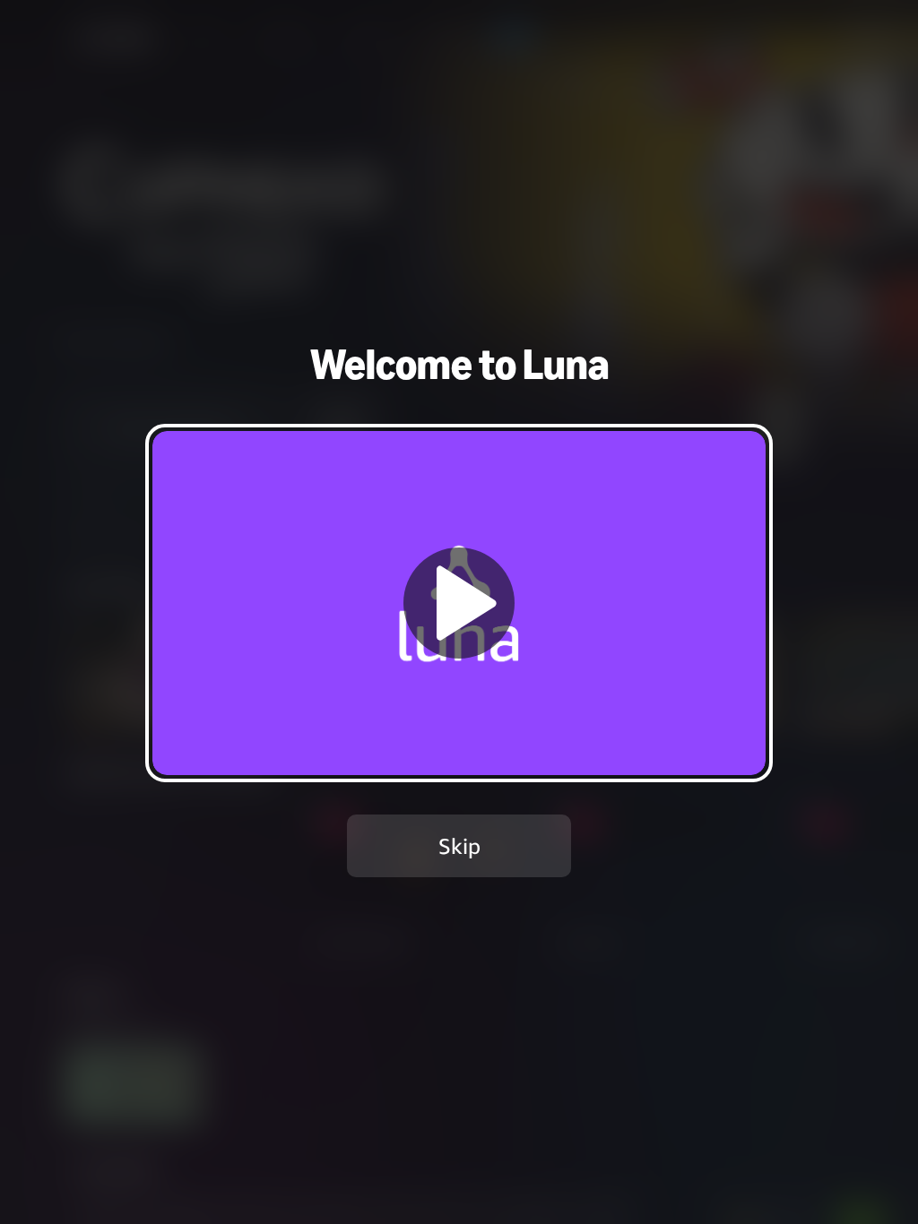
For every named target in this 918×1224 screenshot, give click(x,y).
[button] (459, 602)
